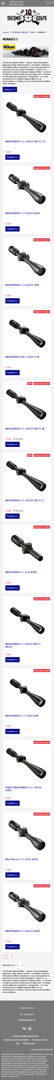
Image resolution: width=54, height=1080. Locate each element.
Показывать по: (9, 965)
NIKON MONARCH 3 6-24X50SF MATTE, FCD (25, 141)
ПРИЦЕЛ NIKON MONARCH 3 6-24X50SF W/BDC (23, 789)
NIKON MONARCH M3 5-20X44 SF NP (22, 357)
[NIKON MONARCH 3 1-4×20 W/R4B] (27, 548)
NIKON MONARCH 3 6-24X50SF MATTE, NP (25, 428)
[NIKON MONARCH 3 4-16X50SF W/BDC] (27, 189)
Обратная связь (29, 1043)
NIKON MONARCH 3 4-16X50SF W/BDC (22, 213)
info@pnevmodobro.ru (27, 1020)
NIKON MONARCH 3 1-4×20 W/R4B (21, 572)
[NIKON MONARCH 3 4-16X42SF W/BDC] (27, 907)
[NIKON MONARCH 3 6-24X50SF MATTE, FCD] (27, 117)
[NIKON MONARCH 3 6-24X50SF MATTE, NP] (27, 404)
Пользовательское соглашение (16, 1039)
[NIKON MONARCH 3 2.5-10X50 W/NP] (27, 691)
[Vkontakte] (24, 1028)
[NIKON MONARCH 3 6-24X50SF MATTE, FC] (27, 476)
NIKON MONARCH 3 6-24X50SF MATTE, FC (24, 500)
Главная (6, 32)
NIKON (33, 32)
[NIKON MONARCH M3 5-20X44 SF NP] (27, 332)
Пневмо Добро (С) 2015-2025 (42, 1049)
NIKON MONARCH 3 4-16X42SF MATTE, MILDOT (23, 645)
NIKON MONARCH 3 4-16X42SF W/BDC (22, 931)
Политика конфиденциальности (26, 1036)
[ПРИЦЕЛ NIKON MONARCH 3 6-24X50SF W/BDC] (27, 763)
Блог (18, 1043)
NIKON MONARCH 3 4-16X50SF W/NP (22, 285)
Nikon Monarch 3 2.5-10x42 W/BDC (21, 859)
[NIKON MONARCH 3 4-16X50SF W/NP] (27, 261)
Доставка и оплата (39, 1039)
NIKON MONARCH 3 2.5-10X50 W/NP (22, 715)
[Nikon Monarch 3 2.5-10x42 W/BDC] (27, 835)
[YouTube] (30, 1028)
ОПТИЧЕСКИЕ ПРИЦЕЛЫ (20, 32)
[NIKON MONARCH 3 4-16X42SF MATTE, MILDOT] (27, 620)
